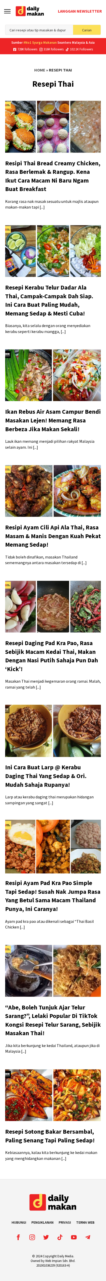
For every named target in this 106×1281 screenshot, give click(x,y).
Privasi (65, 1222)
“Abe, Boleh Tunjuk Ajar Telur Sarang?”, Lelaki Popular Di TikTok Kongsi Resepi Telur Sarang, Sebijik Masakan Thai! (53, 1020)
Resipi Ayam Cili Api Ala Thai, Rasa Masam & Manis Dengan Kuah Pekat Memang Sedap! (53, 535)
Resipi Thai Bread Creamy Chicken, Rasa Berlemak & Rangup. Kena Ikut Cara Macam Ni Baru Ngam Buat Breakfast (52, 176)
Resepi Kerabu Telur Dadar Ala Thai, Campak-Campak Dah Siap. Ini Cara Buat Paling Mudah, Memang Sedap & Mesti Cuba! (49, 300)
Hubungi (19, 1222)
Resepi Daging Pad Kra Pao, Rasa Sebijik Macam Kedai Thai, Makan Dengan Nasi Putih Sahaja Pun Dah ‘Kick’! (51, 656)
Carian (87, 30)
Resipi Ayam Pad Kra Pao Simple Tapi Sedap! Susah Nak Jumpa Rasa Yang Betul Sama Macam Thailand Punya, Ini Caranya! (52, 896)
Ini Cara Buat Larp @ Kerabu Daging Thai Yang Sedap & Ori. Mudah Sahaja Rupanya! (45, 775)
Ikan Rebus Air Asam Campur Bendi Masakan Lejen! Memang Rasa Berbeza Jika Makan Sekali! (53, 420)
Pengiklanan (42, 1222)
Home (39, 70)
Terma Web (85, 1222)
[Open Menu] (7, 11)
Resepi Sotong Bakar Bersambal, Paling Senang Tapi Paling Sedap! (50, 1135)
